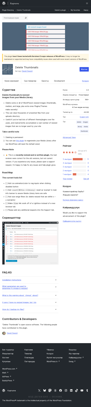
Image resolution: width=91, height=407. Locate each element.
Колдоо (85, 81)
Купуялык (6, 361)
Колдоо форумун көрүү (73, 200)
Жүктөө (84, 69)
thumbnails (84, 131)
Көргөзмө (28, 350)
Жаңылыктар (7, 353)
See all (86, 179)
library (80, 126)
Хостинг (5, 357)
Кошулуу (72, 350)
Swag (72, 361)
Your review (67, 179)
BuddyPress (8, 380)
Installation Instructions (11, 280)
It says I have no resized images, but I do (19, 302)
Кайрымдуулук (76, 357)
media (86, 126)
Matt (5, 373)
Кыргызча (11, 390)
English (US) (84, 117)
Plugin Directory (8, 10)
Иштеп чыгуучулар (55, 357)
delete (79, 122)
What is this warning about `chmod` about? (20, 295)
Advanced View (69, 137)
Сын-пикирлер (30, 81)
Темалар (28, 353)
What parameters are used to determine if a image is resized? (15, 287)
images (85, 122)
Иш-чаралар (74, 353)
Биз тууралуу (8, 350)
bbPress (6, 376)
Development (59, 81)
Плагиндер (29, 357)
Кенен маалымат (12, 81)
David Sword (27, 71)
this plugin (20, 141)
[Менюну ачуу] (87, 3)
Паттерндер (29, 361)
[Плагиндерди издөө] (26, 18)
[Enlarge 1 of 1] (55, 224)
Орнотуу (45, 81)
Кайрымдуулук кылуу (72, 221)
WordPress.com (9, 369)
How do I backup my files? (13, 309)
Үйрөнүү (50, 350)
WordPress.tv (53, 361)
